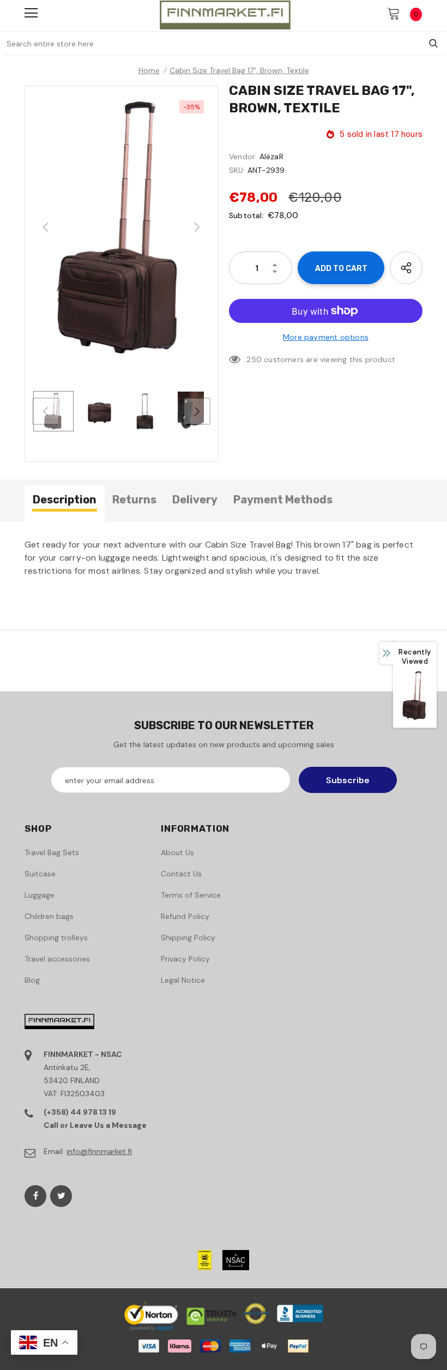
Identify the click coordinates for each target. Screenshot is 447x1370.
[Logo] (225, 15)
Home (149, 70)
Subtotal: (246, 215)
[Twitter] (61, 1196)
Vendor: (243, 156)
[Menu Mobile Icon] (31, 13)
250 (254, 359)
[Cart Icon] (393, 13)
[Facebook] (35, 1196)
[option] (121, 228)
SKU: (237, 170)
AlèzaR (271, 156)
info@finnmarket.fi (99, 1151)
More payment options (326, 337)
